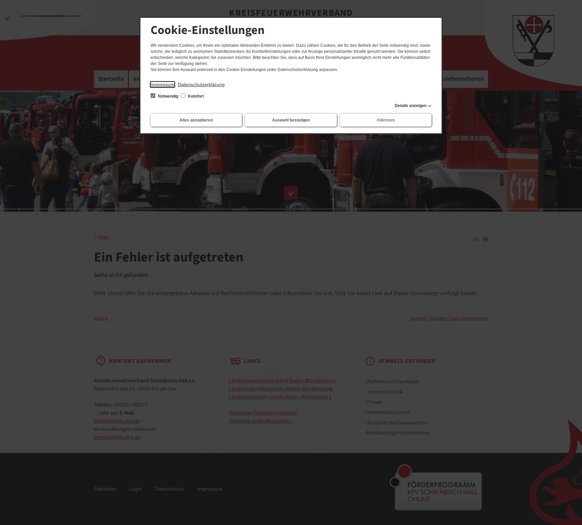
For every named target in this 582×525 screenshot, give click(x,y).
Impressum (162, 84)
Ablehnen (386, 120)
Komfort (195, 96)
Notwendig (168, 96)
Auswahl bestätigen (291, 120)
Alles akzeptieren (196, 120)
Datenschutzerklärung (201, 84)
